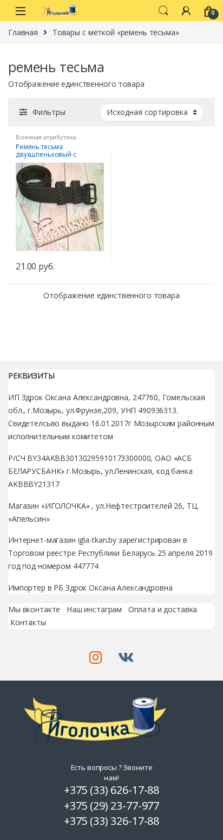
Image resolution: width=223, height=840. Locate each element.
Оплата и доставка (163, 609)
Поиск (163, 11)
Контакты (28, 622)
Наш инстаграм (94, 609)
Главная (23, 32)
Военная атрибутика (46, 137)
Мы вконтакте (34, 609)
